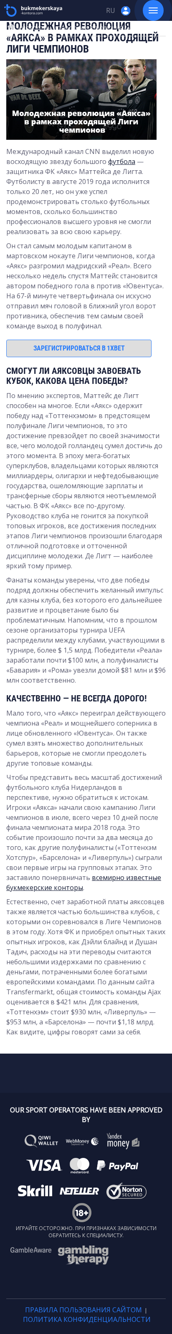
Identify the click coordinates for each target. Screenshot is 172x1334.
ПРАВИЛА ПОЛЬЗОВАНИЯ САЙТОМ (83, 1309)
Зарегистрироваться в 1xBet (79, 348)
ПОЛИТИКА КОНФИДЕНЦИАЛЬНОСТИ (87, 1319)
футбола (121, 161)
